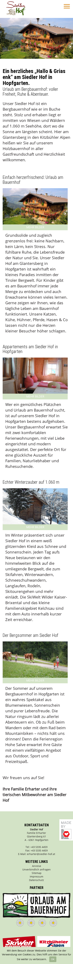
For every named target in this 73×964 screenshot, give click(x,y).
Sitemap (36, 873)
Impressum (36, 876)
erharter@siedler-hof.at (41, 854)
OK (53, 959)
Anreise (36, 866)
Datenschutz (36, 880)
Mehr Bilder (35, 227)
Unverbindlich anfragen (36, 869)
